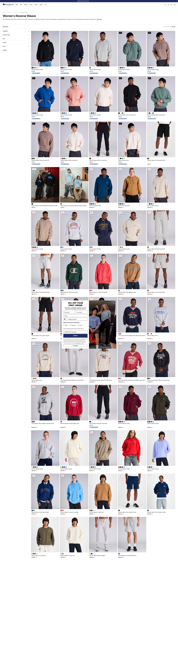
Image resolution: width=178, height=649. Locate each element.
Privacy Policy (78, 343)
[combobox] (65, 319)
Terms (82, 343)
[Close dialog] (114, 302)
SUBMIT (75, 335)
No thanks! (75, 345)
